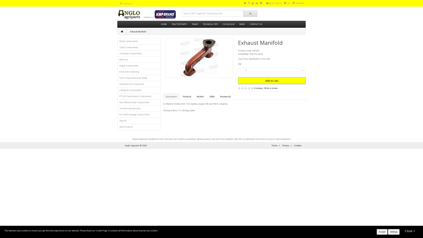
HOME (164, 24)
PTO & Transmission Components (135, 96)
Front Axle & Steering (129, 71)
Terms (274, 145)
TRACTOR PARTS (179, 24)
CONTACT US (256, 24)
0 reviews (258, 88)
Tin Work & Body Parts (129, 108)
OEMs (212, 96)
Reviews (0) (225, 96)
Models (200, 96)
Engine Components (128, 65)
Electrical (123, 59)
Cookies (298, 145)
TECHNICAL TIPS (210, 24)
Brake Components (128, 41)
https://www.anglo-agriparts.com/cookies (177, 230)
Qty (239, 63)
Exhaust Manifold (138, 31)
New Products (126, 126)
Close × (410, 231)
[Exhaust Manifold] (199, 58)
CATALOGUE (228, 24)
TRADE (195, 24)
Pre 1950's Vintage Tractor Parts (134, 114)
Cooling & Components (130, 53)
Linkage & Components (130, 90)
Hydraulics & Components (131, 84)
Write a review (270, 88)
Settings (393, 231)
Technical (186, 96)
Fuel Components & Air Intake (133, 78)
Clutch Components (128, 47)
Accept (382, 231)
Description (171, 96)
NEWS (242, 24)
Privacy (285, 145)
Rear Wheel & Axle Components (134, 102)
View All (123, 120)
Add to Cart (271, 80)
